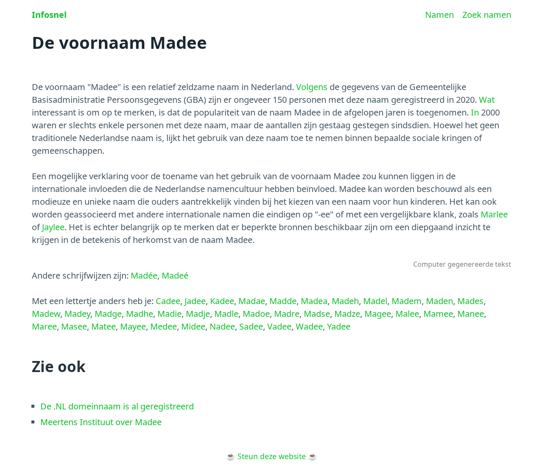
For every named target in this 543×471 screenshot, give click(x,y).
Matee (103, 326)
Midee (193, 326)
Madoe (256, 313)
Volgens (311, 87)
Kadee (222, 301)
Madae (251, 301)
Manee (470, 313)
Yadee (338, 326)
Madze (347, 313)
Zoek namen (486, 14)
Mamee (438, 313)
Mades (470, 301)
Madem (407, 301)
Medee (163, 326)
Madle (226, 313)
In (475, 112)
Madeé (175, 275)
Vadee (279, 326)
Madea (314, 301)
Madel (375, 301)
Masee (74, 326)
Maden (439, 301)
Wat (487, 99)
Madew (46, 313)
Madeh (345, 301)
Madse (317, 313)
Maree (44, 326)
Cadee (168, 301)
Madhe (139, 313)
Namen (439, 14)
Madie (169, 313)
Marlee (494, 214)
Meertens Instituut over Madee (101, 422)
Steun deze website (272, 456)
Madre (286, 313)
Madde (283, 301)
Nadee (222, 326)
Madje (198, 313)
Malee (407, 313)
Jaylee (53, 227)
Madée (144, 275)
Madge (108, 313)
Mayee (133, 326)
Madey (77, 313)
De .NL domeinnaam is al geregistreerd (117, 406)
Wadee (309, 326)
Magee (377, 313)
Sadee (251, 326)
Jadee (195, 301)
